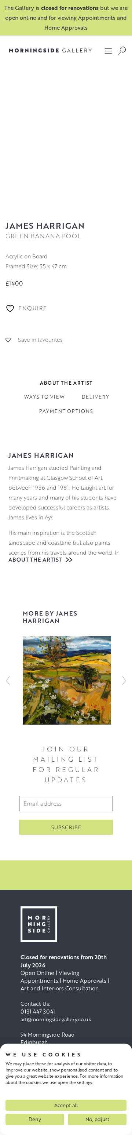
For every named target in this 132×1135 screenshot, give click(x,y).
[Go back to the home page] (45, 50)
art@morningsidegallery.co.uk (56, 1019)
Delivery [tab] (95, 397)
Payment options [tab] (66, 411)
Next (124, 680)
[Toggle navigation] (108, 50)
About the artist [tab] (66, 383)
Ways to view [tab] (44, 397)
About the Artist (35, 559)
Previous (8, 680)
